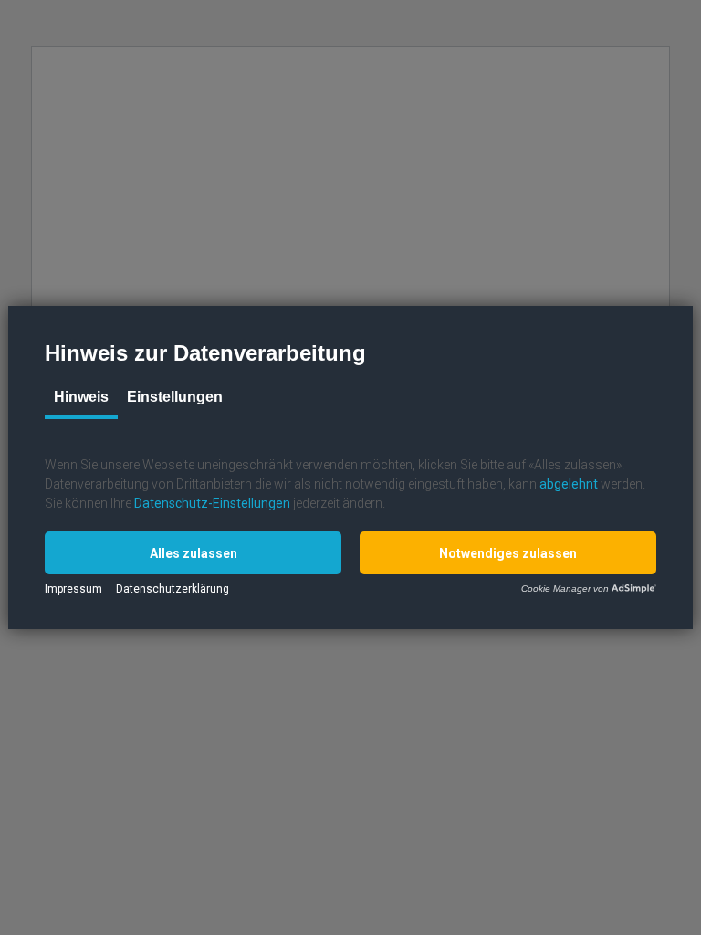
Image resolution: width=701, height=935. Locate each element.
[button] (193, 552)
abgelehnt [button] (568, 484)
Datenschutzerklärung (172, 589)
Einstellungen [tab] (175, 396)
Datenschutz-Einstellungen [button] (212, 503)
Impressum (73, 589)
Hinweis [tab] (81, 396)
